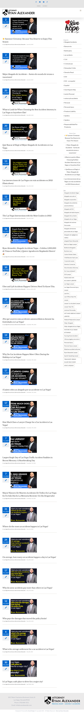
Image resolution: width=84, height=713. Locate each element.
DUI (65, 77)
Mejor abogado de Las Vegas (72, 326)
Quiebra (67, 116)
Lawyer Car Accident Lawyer (72, 303)
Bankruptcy (68, 51)
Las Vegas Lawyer (69, 284)
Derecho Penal (69, 72)
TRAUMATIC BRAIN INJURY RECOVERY (70, 360)
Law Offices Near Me (70, 296)
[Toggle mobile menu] (81, 10)
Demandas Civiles (70, 68)
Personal (67, 103)
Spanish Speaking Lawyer (71, 356)
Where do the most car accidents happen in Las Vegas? (25, 526)
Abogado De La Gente (70, 216)
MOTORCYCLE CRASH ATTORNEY (70, 331)
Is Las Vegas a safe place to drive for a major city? (22, 682)
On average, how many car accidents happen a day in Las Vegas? (29, 557)
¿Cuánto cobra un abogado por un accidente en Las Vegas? (26, 390)
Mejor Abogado (68, 323)
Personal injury (69, 107)
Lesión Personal (69, 94)
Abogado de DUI (69, 209)
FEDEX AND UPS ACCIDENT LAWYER (70, 279)
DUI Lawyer (67, 274)
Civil (65, 59)
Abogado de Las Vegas (70, 219)
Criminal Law (68, 64)
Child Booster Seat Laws (71, 257)
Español (66, 85)
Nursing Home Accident (71, 336)
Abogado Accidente (70, 42)
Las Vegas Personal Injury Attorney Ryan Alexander (15, 44)
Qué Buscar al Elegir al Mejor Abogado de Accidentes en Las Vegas (72, 171)
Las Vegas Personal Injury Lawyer (71, 288)
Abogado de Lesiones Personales (70, 224)
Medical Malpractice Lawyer (72, 319)
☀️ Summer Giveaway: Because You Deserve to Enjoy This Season (72, 138)
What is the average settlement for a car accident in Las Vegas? (28, 649)
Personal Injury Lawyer (70, 346)
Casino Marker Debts (70, 254)
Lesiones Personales (70, 310)
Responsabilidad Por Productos (71, 125)
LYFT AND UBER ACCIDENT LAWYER (72, 315)
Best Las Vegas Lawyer (70, 244)
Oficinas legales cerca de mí (71, 339)
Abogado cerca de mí (70, 196)
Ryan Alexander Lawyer (71, 352)
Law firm (66, 293)
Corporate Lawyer (69, 261)
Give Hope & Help (70, 90)
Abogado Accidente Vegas (71, 193)
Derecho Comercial (69, 264)
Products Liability (70, 111)
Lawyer (66, 300)
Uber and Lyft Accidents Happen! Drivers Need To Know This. (28, 286)
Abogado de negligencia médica (71, 236)
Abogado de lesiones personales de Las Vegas (71, 230)
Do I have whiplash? (69, 271)
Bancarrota (68, 46)
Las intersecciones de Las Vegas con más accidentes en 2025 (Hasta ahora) (72, 181)
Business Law (68, 251)
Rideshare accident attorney (72, 349)
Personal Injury (68, 342)
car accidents (68, 55)
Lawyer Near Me (69, 307)
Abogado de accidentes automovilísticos (70, 204)
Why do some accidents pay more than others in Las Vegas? (27, 588)
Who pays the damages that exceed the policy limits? (24, 618)
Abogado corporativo (70, 199)
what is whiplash (69, 365)
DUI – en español (69, 81)
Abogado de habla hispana (71, 212)
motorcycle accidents (71, 98)
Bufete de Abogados (70, 247)
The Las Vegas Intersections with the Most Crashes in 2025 (27, 216)
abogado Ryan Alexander (71, 241)
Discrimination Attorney (71, 267)
